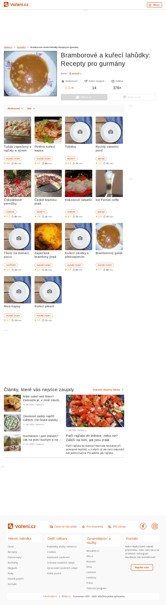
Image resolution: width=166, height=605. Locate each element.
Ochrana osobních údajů (61, 562)
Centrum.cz (50, 596)
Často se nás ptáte (65, 526)
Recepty (12, 551)
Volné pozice (54, 573)
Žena (89, 566)
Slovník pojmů (16, 578)
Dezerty (71, 158)
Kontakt (12, 584)
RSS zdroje (119, 526)
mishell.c (76, 73)
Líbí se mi (85, 97)
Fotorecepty (14, 557)
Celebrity (91, 577)
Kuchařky (21, 47)
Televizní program (96, 588)
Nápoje (101, 158)
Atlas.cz (66, 596)
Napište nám (142, 567)
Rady (10, 573)
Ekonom (91, 561)
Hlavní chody (13, 158)
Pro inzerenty (95, 526)
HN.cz (89, 556)
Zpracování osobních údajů (62, 567)
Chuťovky (11, 265)
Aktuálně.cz (92, 550)
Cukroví (10, 212)
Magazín (12, 567)
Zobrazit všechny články (106, 389)
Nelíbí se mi (134, 97)
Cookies (51, 551)
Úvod (11, 546)
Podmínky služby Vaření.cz (62, 546)
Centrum (91, 572)
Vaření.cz (8, 47)
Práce (89, 582)
